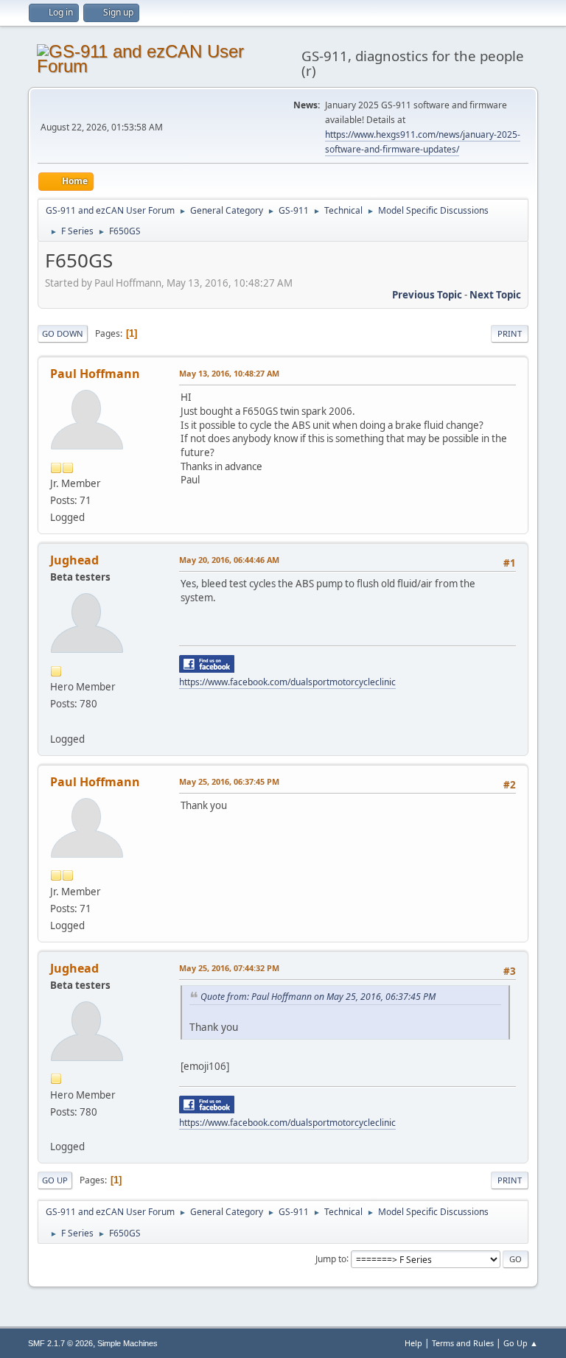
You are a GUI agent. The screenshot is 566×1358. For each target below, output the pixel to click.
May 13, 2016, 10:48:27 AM (229, 373)
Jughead (74, 560)
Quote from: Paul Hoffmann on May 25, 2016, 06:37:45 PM (318, 996)
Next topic (495, 294)
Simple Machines (127, 1343)
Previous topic (427, 294)
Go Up (55, 1180)
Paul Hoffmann (95, 373)
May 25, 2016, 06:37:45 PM (229, 781)
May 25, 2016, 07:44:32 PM (229, 967)
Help (413, 1342)
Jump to (330, 1258)
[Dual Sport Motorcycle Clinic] (56, 720)
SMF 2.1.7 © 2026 (60, 1343)
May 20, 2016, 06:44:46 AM (229, 559)
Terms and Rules (463, 1342)
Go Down (62, 333)
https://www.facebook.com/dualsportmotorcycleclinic (287, 682)
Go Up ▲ (520, 1342)
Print (509, 333)
